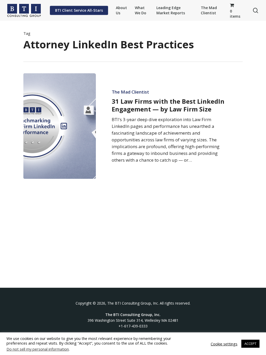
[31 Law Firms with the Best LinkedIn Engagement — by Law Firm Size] (59, 126)
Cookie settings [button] (224, 343)
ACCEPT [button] (250, 343)
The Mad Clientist (130, 92)
